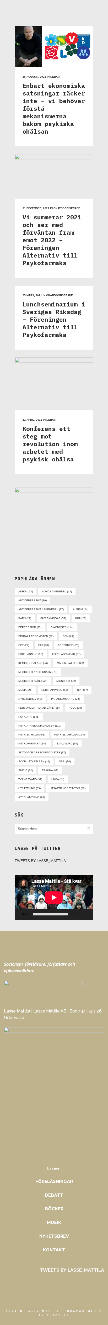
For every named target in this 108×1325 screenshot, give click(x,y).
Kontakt (54, 1249)
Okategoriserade (66, 208)
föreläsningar (66, 654)
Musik (54, 1222)
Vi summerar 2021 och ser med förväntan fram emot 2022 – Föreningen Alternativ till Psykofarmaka (52, 240)
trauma (50, 770)
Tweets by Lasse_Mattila (40, 861)
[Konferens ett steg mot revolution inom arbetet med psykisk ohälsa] (54, 383)
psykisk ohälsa (69, 734)
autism (80, 609)
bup (80, 618)
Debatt (55, 76)
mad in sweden (70, 663)
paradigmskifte (65, 698)
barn (24, 618)
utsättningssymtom (67, 788)
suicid (25, 770)
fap (43, 645)
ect (23, 645)
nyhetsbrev (30, 698)
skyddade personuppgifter (42, 752)
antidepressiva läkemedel (41, 609)
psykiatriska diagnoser (39, 725)
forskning (68, 645)
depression (29, 627)
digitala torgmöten (35, 636)
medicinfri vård (32, 680)
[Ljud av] (83, 914)
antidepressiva (32, 600)
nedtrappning (54, 689)
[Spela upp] (20, 914)
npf (82, 689)
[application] (54, 897)
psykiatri (28, 716)
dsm (68, 636)
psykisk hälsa (31, 734)
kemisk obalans (33, 663)
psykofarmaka (32, 743)
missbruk (66, 680)
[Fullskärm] (91, 914)
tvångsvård (30, 779)
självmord (67, 743)
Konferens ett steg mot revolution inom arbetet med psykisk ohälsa (50, 444)
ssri (65, 761)
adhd (25, 591)
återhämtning (31, 797)
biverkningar (53, 618)
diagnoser (62, 627)
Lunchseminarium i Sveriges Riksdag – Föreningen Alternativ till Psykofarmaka (54, 319)
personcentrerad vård (39, 707)
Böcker (54, 1208)
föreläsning (30, 654)
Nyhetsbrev (54, 1236)
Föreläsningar (54, 1181)
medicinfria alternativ (37, 672)
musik (25, 689)
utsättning (29, 788)
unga (57, 779)
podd (75, 707)
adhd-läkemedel (57, 591)
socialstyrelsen (34, 761)
